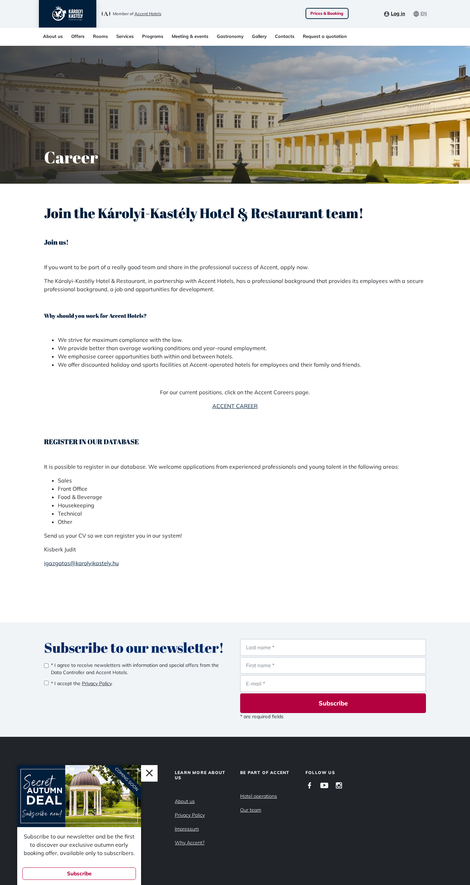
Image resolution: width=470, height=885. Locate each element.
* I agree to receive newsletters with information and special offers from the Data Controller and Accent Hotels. (135, 668)
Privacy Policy (190, 815)
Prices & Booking (326, 13)
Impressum (187, 829)
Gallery (259, 36)
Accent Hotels (148, 13)
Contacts (285, 36)
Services (125, 36)
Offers (78, 36)
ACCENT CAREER (235, 406)
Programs (152, 36)
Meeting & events (190, 36)
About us (53, 36)
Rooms (100, 36)
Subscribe (333, 703)
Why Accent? (189, 843)
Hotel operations (258, 796)
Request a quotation (325, 36)
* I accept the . (82, 683)
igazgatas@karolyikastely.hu (81, 563)
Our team (250, 810)
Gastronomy (230, 36)
